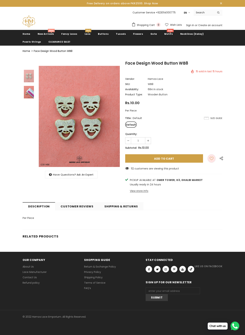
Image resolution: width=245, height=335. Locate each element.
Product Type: (134, 94)
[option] (79, 116)
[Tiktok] (191, 269)
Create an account (210, 25)
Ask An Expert (85, 174)
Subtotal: (131, 148)
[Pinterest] (174, 269)
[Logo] (29, 21)
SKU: (127, 84)
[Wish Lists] (212, 158)
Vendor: (130, 79)
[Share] (220, 158)
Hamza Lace (155, 79)
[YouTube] (182, 269)
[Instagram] (165, 269)
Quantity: (131, 134)
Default (131, 125)
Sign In (190, 25)
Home (26, 51)
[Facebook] (149, 269)
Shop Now (151, 3)
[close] (221, 3)
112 (132, 168)
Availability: (132, 89)
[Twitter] (157, 269)
